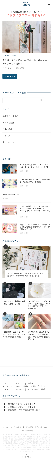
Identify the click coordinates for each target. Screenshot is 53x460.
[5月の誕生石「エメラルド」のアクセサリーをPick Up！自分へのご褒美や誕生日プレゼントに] (39, 321)
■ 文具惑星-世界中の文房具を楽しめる (21, 409)
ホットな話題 (8, 122)
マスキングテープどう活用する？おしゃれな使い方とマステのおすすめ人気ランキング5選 (26, 274)
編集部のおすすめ (10, 116)
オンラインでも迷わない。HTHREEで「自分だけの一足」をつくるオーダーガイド (35, 166)
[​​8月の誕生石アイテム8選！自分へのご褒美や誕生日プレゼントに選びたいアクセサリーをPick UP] (39, 290)
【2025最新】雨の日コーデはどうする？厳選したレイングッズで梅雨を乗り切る (13, 334)
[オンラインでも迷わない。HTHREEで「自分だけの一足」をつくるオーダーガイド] (9, 169)
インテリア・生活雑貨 (9, 55)
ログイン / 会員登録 (26, 430)
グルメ (5, 389)
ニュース (6, 135)
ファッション (18, 389)
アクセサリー (18, 383)
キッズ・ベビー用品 (36, 389)
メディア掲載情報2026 (10, 195)
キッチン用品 (22, 386)
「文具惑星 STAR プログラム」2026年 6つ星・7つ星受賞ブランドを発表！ (35, 181)
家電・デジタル (38, 386)
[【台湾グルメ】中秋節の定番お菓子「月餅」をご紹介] (13, 290)
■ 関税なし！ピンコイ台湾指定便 (19, 406)
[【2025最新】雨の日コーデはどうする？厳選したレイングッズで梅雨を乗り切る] (13, 321)
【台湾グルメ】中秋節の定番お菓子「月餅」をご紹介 (13, 302)
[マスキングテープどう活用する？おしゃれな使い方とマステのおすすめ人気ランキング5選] (26, 262)
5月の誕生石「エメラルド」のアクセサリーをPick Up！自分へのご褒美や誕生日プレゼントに (39, 335)
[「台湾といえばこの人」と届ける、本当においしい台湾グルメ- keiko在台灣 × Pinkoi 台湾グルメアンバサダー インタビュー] (9, 210)
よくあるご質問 (28, 427)
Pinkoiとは (17, 427)
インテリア (7, 386)
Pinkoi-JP (8, 68)
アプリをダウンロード (42, 427)
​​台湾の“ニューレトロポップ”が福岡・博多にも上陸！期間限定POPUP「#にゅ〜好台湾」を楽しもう (35, 227)
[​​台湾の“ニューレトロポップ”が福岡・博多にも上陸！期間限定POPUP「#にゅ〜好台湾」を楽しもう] (9, 228)
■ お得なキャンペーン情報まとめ (19, 403)
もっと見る (9, 76)
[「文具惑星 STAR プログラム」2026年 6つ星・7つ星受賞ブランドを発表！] (9, 183)
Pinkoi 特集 (7, 129)
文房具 (30, 383)
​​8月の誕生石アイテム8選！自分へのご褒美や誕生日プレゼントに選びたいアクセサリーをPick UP (39, 305)
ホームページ (8, 142)
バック (5, 383)
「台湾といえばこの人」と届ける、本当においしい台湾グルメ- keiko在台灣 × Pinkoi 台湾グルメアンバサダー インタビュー (35, 209)
